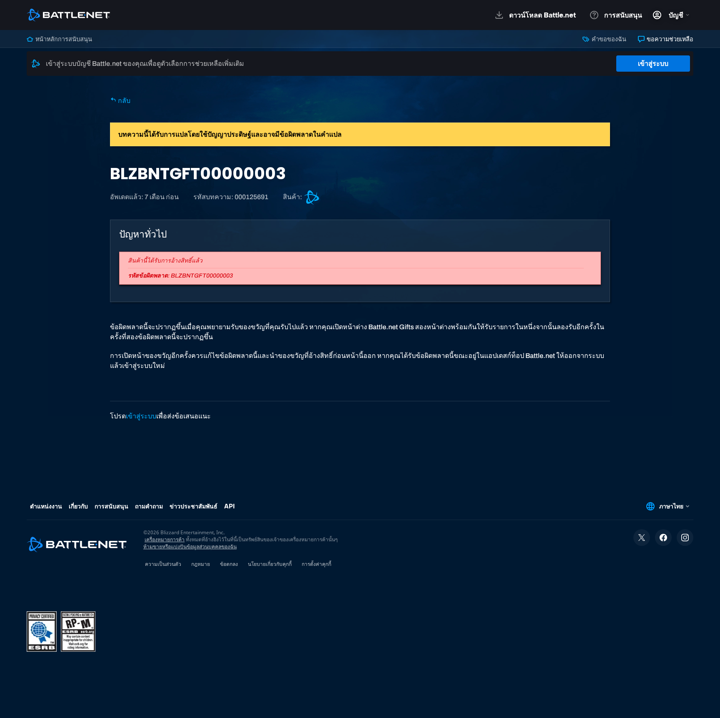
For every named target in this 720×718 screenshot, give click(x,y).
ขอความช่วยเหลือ (669, 39)
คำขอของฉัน (608, 39)
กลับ (123, 100)
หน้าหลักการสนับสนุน (63, 39)
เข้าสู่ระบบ (653, 63)
